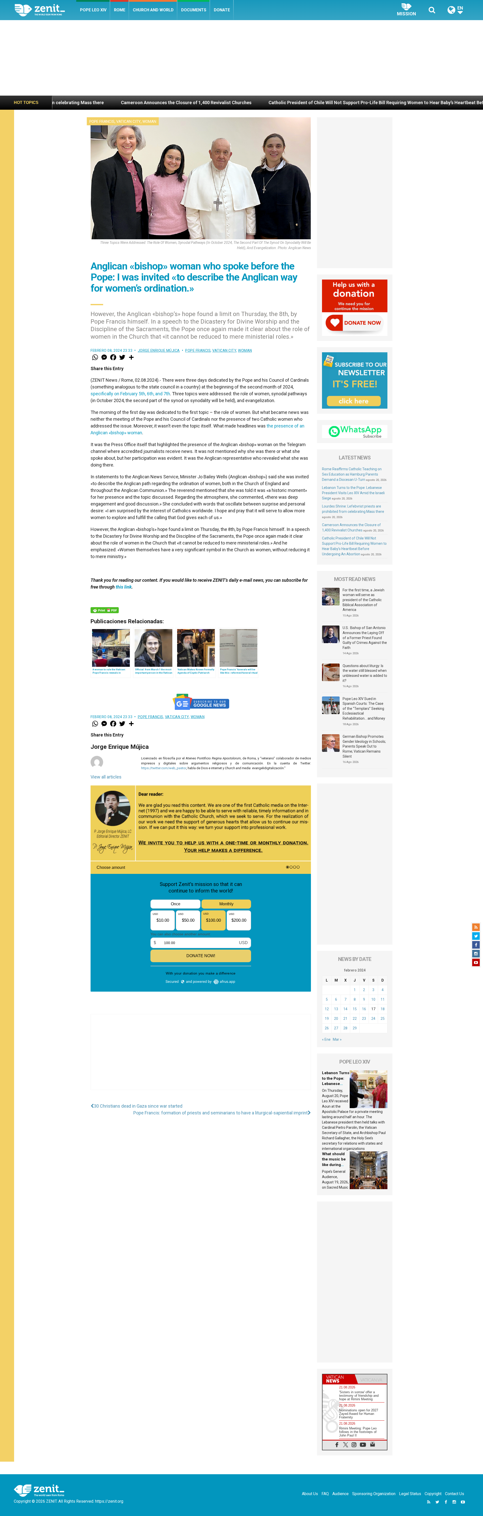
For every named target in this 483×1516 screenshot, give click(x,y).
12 (327, 1009)
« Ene (326, 1039)
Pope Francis (101, 121)
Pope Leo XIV (93, 10)
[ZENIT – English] (45, 10)
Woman (149, 121)
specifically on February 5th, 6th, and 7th (130, 393)
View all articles (106, 777)
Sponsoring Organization (373, 1493)
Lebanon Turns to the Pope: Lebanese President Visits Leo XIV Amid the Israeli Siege (353, 493)
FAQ (325, 1493)
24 (373, 1019)
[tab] (339, 1379)
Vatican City (128, 121)
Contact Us (454, 1493)
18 (383, 1009)
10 (373, 999)
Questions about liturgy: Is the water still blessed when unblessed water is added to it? (365, 673)
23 (364, 1019)
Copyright (433, 1493)
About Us (310, 1493)
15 (355, 1009)
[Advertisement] (241, 58)
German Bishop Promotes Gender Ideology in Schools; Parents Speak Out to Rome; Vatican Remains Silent (364, 746)
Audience (340, 1493)
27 (336, 1028)
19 (327, 1019)
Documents (193, 10)
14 (345, 1009)
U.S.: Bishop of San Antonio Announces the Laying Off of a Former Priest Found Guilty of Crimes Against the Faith (365, 637)
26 (327, 1028)
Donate (222, 10)
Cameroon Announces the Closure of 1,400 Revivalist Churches (85, 102)
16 (364, 1009)
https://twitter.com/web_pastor (163, 768)
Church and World (153, 10)
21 (345, 1019)
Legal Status (410, 1493)
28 (345, 1028)
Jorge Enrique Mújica (159, 350)
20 (336, 1019)
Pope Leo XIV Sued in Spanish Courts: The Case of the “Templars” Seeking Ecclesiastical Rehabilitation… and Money (364, 708)
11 (383, 999)
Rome (119, 10)
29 (355, 1028)
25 (383, 1019)
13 (336, 1009)
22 (355, 1019)
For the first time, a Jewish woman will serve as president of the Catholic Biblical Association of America (363, 600)
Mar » (337, 1039)
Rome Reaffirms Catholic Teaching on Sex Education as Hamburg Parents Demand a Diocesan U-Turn (352, 474)
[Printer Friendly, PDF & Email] (105, 610)
